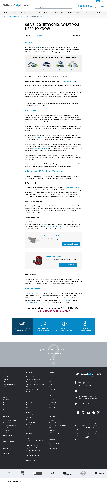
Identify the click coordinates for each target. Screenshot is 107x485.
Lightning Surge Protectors (34, 415)
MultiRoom (6, 379)
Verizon (5, 446)
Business (6, 416)
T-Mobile (5, 448)
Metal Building (7, 423)
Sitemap (80, 481)
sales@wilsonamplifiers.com (35, 302)
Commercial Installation (33, 377)
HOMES (5, 372)
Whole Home (7, 382)
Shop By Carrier (8, 442)
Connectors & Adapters (33, 410)
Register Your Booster (32, 455)
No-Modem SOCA (31, 427)
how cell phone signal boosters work (56, 226)
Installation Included (9, 384)
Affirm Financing (54, 433)
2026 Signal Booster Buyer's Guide (36, 443)
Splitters (28, 417)
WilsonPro (52, 379)
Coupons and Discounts (33, 450)
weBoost (52, 377)
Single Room (6, 377)
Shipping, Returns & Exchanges (58, 425)
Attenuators (29, 412)
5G (40, 47)
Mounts (28, 405)
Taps (27, 420)
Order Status (53, 448)
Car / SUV (6, 400)
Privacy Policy (89, 481)
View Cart (52, 446)
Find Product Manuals (32, 460)
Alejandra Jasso (37, 36)
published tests (38, 137)
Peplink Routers (7, 387)
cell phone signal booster (45, 222)
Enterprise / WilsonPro (9, 425)
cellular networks (69, 81)
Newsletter (52, 407)
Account (52, 439)
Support (52, 416)
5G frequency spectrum (71, 188)
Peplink (51, 387)
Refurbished (88, 12)
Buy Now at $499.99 (67, 265)
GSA (27, 387)
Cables (28, 407)
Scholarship (52, 410)
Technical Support (54, 423)
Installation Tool (31, 422)
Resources (29, 434)
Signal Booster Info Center (34, 448)
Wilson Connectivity (55, 382)
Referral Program (54, 405)
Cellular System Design (32, 382)
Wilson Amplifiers (31, 293)
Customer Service (54, 420)
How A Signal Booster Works (34, 440)
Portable (5, 433)
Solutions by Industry (32, 389)
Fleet (4, 407)
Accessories (30, 398)
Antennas (29, 402)
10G (26, 115)
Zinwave (51, 384)
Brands (51, 372)
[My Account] (96, 7)
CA (102, 1)
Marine (5, 410)
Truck (4, 402)
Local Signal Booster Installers (35, 384)
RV (4, 405)
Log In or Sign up (54, 443)
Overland (5, 397)
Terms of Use (100, 481)
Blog (27, 438)
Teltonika (52, 389)
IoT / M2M (6, 430)
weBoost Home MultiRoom (52, 236)
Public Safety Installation (33, 379)
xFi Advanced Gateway (41, 148)
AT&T (4, 451)
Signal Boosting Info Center (53, 311)
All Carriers (6, 453)
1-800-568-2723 (84, 6)
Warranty (52, 428)
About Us (52, 400)
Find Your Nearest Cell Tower (34, 458)
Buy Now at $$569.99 (71, 244)
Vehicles (6, 393)
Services (29, 372)
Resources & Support (32, 445)
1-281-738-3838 (93, 398)
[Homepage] (15, 6)
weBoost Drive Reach (53, 256)
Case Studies (30, 392)
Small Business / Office (9, 420)
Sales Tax (52, 430)
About (51, 395)
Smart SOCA (29, 425)
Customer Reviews (54, 402)
